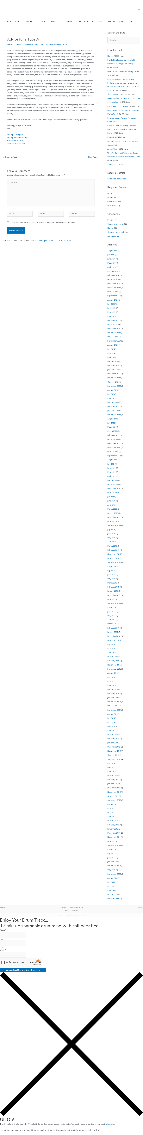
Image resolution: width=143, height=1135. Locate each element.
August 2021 (112, 459)
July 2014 (111, 718)
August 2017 (112, 607)
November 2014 (114, 701)
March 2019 (112, 546)
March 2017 (112, 623)
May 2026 (111, 263)
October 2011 (113, 841)
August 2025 (112, 300)
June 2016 (111, 648)
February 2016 (113, 660)
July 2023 (111, 394)
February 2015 (113, 693)
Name (3, 930)
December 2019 (113, 517)
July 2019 (111, 529)
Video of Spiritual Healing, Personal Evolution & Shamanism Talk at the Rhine (121, 129)
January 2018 (112, 591)
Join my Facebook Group (17, 137)
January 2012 (112, 829)
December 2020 (113, 488)
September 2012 (114, 800)
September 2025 (114, 295)
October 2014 (113, 705)
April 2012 (111, 816)
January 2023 (112, 410)
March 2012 (112, 820)
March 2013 (112, 775)
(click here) (110, 1124)
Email (3, 950)
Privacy (140, 907)
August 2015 (112, 673)
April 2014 (111, 730)
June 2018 (111, 574)
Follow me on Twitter (16, 140)
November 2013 (114, 751)
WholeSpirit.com (34, 119)
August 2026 (112, 250)
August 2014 (112, 714)
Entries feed (112, 197)
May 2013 (111, 767)
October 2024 (113, 336)
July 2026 (111, 254)
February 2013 (113, 779)
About (110, 164)
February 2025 (113, 320)
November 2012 (114, 792)
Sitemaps (3, 907)
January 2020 (112, 513)
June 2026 (111, 259)
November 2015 (114, 665)
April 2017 (111, 619)
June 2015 (111, 681)
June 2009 (111, 886)
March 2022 (112, 431)
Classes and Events (31, 44)
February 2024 (113, 365)
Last (1, 948)
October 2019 (113, 521)
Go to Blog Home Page (116, 178)
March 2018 (112, 583)
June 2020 (111, 501)
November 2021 (114, 447)
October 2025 (113, 291)
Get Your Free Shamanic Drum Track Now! (23, 970)
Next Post (93, 157)
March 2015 (112, 689)
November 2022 (114, 414)
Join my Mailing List (15, 134)
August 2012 (112, 804)
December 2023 (113, 373)
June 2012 (111, 808)
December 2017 (113, 595)
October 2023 (113, 382)
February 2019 (113, 550)
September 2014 (114, 710)
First (1, 939)
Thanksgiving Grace (115, 94)
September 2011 (114, 845)
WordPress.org (113, 205)
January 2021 (112, 484)
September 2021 (114, 455)
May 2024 (111, 353)
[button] (4, 9)
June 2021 (111, 468)
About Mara (112, 149)
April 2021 (111, 476)
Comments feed (114, 201)
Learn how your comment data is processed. (53, 240)
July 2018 (111, 570)
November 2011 (114, 837)
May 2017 (111, 615)
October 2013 (113, 755)
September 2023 (114, 386)
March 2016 (112, 656)
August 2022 (112, 418)
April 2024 (111, 357)
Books (110, 220)
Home (110, 56)
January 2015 (112, 697)
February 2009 (113, 898)
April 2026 (111, 267)
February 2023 (113, 406)
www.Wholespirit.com (16, 143)
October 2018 (113, 558)
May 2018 (111, 578)
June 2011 (111, 857)
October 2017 (113, 599)
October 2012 (113, 796)
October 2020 (113, 492)
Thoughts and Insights (49, 44)
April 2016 (111, 652)
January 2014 (112, 742)
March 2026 (112, 271)
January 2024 (112, 369)
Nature (110, 228)
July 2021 (111, 464)
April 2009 (111, 890)
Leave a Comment (14, 44)
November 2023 (114, 377)
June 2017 (111, 611)
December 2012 (113, 787)
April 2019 (111, 541)
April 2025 (111, 316)
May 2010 (111, 869)
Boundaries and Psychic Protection (121, 118)
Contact (110, 137)
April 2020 (111, 505)
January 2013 (112, 783)
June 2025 (111, 308)
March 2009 (112, 894)
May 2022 (111, 427)
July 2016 (111, 644)
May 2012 (111, 812)
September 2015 (114, 669)
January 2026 (112, 279)
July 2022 (111, 423)
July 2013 (111, 763)
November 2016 (114, 640)
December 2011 (113, 833)
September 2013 (114, 759)
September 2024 (114, 341)
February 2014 (113, 738)
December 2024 (113, 328)
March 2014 (112, 734)
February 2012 (113, 824)
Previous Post (10, 157)
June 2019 (111, 533)
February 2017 (113, 628)
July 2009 (111, 882)
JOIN (138, 9)
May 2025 (111, 312)
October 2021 (113, 451)
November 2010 (114, 865)
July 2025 (111, 304)
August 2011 (112, 849)
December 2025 (113, 283)
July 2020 (111, 496)
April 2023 (111, 398)
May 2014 (111, 726)
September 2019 (114, 525)
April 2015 (111, 685)
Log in (109, 193)
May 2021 (111, 472)
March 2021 (112, 480)
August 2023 (112, 390)
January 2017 (112, 632)
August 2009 (112, 878)
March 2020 (112, 509)
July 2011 (111, 853)
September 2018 (114, 562)
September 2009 (114, 874)
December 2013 (113, 747)
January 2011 (112, 861)
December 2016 (113, 636)
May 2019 (111, 537)
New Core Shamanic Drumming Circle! (123, 71)
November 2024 (114, 332)
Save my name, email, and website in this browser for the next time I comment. (43, 222)
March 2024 (112, 361)
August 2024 (112, 345)
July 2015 (111, 677)
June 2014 (111, 722)
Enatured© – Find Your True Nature (122, 141)
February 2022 (113, 435)
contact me (67, 119)
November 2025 (114, 287)
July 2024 (111, 349)
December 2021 (113, 443)
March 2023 (112, 402)
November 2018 (114, 554)
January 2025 (112, 324)
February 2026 (113, 275)
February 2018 (113, 587)
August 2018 (112, 566)
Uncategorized (113, 236)
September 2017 (114, 603)
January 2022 (112, 439)
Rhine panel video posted (117, 106)
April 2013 (111, 771)
